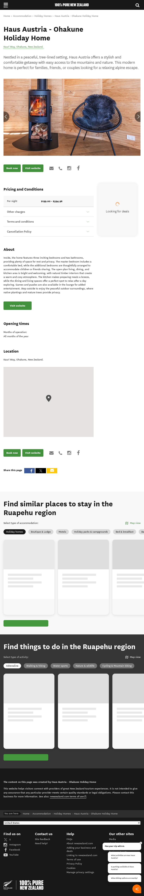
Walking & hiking (35, 665)
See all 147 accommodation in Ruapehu (30, 623)
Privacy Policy (74, 863)
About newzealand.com (80, 843)
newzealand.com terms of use (68, 796)
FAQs (69, 838)
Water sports (60, 665)
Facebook (14, 849)
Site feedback (42, 838)
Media (112, 838)
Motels (62, 531)
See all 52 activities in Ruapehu (26, 757)
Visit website (33, 168)
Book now (12, 168)
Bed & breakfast (124, 531)
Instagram (15, 844)
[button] (6, 5)
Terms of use (74, 859)
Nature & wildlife (85, 665)
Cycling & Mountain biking (117, 665)
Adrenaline (12, 665)
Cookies (71, 867)
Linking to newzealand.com (82, 854)
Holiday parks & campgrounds (91, 531)
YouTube (14, 854)
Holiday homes (14, 531)
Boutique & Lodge (41, 531)
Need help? (41, 843)
